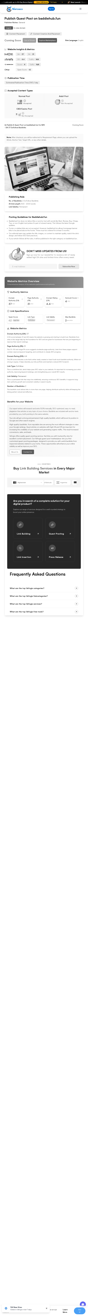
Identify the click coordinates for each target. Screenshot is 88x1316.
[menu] (80, 8)
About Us (14, 452)
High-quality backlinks (18, 424)
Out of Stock (29, 40)
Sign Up (51, 9)
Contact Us (27, 452)
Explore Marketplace (47, 40)
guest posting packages (28, 441)
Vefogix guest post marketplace (48, 438)
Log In (8, 28)
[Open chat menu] (83, 1304)
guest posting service (34, 436)
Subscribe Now (69, 266)
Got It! (79, 1311)
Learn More (65, 1311)
